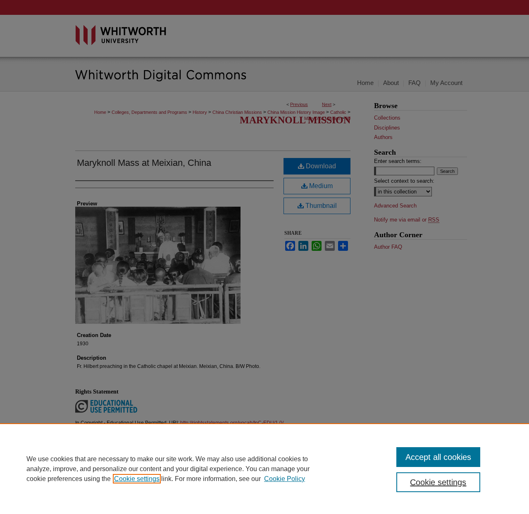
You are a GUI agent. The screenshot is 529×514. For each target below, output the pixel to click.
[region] (264, 468)
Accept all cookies (438, 457)
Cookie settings (137, 478)
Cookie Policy (284, 478)
